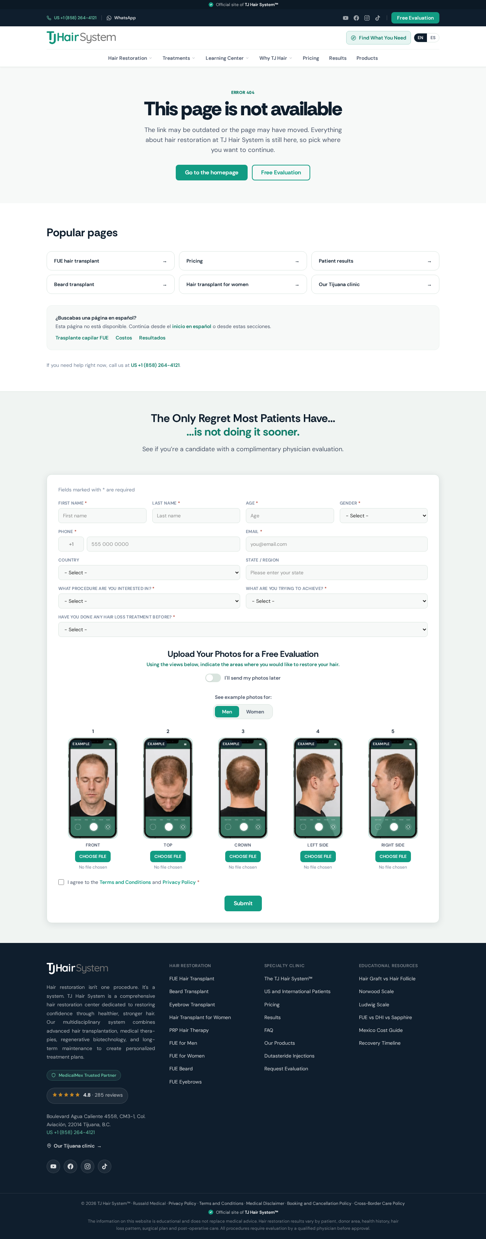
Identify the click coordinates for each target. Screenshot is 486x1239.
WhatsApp (125, 18)
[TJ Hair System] (81, 37)
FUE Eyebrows (185, 1082)
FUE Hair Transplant (191, 978)
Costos (124, 337)
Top (168, 845)
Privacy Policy (179, 882)
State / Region (262, 560)
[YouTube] (345, 18)
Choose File (92, 856)
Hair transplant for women (243, 284)
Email (254, 531)
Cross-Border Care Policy (379, 1203)
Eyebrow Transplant (192, 1004)
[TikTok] (377, 18)
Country (68, 560)
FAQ (268, 1030)
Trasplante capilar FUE (82, 337)
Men (227, 711)
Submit (243, 903)
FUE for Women (187, 1056)
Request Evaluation (286, 1068)
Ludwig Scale (374, 1004)
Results (272, 1017)
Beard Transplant (188, 991)
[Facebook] (356, 18)
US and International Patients (297, 991)
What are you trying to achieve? (286, 588)
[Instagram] (367, 18)
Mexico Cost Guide (381, 1030)
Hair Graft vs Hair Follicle (387, 978)
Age (252, 503)
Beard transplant (110, 284)
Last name (166, 503)
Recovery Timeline (380, 1043)
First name (72, 503)
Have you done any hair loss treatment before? (116, 617)
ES (432, 38)
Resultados (152, 337)
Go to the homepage (211, 172)
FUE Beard (181, 1068)
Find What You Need (382, 38)
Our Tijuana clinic (375, 284)
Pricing (243, 261)
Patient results (375, 261)
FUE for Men (183, 1043)
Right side (393, 845)
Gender (350, 503)
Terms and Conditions (125, 882)
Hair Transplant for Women (200, 1017)
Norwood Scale (376, 991)
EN (420, 38)
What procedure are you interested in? (106, 588)
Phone (67, 531)
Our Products (279, 1043)
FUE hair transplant (110, 261)
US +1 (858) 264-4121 (75, 18)
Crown (243, 845)
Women (255, 711)
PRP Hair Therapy (189, 1030)
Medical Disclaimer (265, 1203)
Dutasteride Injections (289, 1056)
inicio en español (191, 326)
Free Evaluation (415, 18)
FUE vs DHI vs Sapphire (385, 1017)
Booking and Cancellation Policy (319, 1203)
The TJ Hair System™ (288, 978)
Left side (317, 845)
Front (93, 845)
